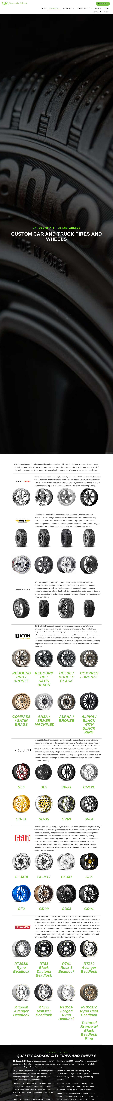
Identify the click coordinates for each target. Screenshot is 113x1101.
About (98, 8)
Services (67, 8)
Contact (97, 12)
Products (53, 8)
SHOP (106, 12)
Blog (106, 8)
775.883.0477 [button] (103, 3)
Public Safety (83, 8)
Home (43, 8)
